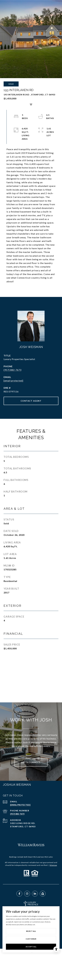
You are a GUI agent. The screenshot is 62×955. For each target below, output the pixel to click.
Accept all (31, 947)
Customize (31, 939)
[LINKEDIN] (35, 894)
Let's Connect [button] (31, 762)
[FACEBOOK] (19, 894)
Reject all (31, 931)
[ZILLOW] (43, 894)
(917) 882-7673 (12, 369)
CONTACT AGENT (31, 401)
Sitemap (53, 865)
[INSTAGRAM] (27, 894)
